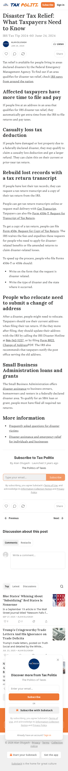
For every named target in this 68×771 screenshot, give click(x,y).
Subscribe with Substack (36, 710)
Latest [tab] (16, 586)
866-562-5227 (15, 340)
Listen (60, 44)
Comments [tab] (11, 542)
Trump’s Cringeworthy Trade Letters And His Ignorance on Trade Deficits (25, 634)
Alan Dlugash (19, 42)
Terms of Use (51, 485)
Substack (17, 763)
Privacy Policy (40, 725)
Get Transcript (46, 208)
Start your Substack (25, 754)
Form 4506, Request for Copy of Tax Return (31, 231)
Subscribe (47, 4)
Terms (45, 742)
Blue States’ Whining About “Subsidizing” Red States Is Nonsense (23, 600)
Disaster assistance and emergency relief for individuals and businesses (35, 439)
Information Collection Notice (36, 488)
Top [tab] (7, 586)
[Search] (61, 586)
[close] (58, 660)
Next (56, 518)
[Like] (6, 53)
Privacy (36, 742)
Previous (13, 518)
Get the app (51, 754)
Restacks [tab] (26, 542)
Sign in (61, 4)
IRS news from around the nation (33, 79)
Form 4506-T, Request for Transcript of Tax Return (34, 215)
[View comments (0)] (14, 53)
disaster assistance (15, 389)
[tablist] (18, 542)
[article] (34, 608)
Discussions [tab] (29, 586)
